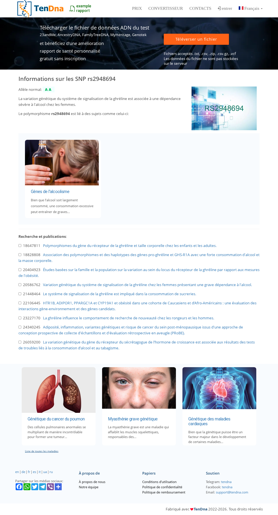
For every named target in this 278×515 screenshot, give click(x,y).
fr (29, 472)
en (17, 472)
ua (45, 472)
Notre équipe (88, 487)
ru (51, 472)
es (34, 472)
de (23, 472)
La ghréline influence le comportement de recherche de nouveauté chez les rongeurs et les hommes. (128, 317)
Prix (137, 8)
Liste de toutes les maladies (41, 451)
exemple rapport (83, 8)
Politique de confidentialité (162, 487)
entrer (227, 8)
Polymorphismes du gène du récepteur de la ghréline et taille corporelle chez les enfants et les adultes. (130, 245)
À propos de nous (92, 482)
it (40, 472)
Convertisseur (165, 8)
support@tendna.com (232, 492)
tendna (226, 482)
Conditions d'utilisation (159, 482)
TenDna (200, 509)
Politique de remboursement (163, 492)
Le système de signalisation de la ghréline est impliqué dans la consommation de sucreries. (119, 293)
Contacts (200, 8)
